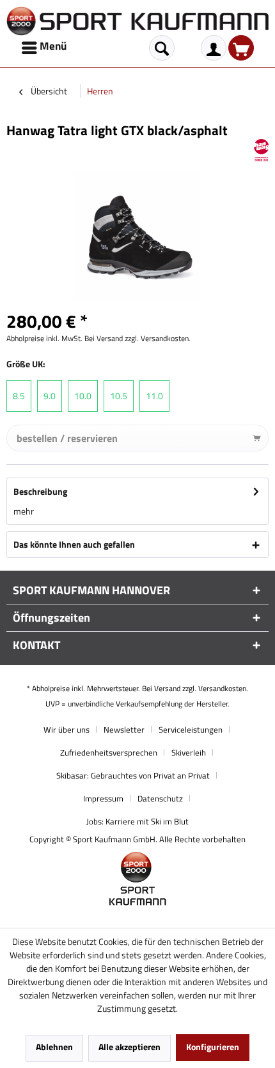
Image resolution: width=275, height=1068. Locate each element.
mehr (23, 511)
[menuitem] (45, 48)
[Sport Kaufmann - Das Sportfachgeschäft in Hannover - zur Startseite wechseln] (137, 21)
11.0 (154, 395)
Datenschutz (160, 798)
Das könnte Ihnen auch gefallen (74, 544)
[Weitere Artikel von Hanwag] (261, 150)
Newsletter (124, 729)
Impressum (103, 798)
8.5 (19, 395)
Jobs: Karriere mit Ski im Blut (137, 821)
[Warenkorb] (241, 48)
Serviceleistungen (191, 729)
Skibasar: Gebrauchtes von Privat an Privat (133, 775)
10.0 (82, 395)
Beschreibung (40, 491)
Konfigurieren (212, 1046)
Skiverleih (188, 752)
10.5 (118, 395)
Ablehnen (54, 1046)
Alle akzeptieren (129, 1046)
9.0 (49, 395)
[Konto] (213, 48)
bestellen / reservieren (67, 438)
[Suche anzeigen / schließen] (162, 48)
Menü (53, 46)
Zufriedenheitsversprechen (108, 752)
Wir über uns (66, 729)
